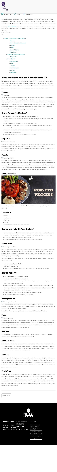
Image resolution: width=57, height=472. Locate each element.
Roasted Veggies (14, 50)
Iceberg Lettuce (14, 61)
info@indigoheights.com (9, 429)
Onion (11, 63)
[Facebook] (17, 429)
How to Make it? (11, 59)
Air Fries (12, 70)
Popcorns (12, 40)
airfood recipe (6, 395)
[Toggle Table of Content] (2, 35)
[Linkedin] (24, 429)
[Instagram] (22, 429)
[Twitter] (19, 429)
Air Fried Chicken (14, 68)
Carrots (12, 47)
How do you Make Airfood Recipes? (16, 54)
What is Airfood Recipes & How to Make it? (15, 38)
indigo (18, 14)
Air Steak (12, 65)
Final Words (13, 72)
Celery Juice (13, 56)
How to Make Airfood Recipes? (18, 43)
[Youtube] (27, 429)
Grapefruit (12, 45)
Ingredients (13, 52)
